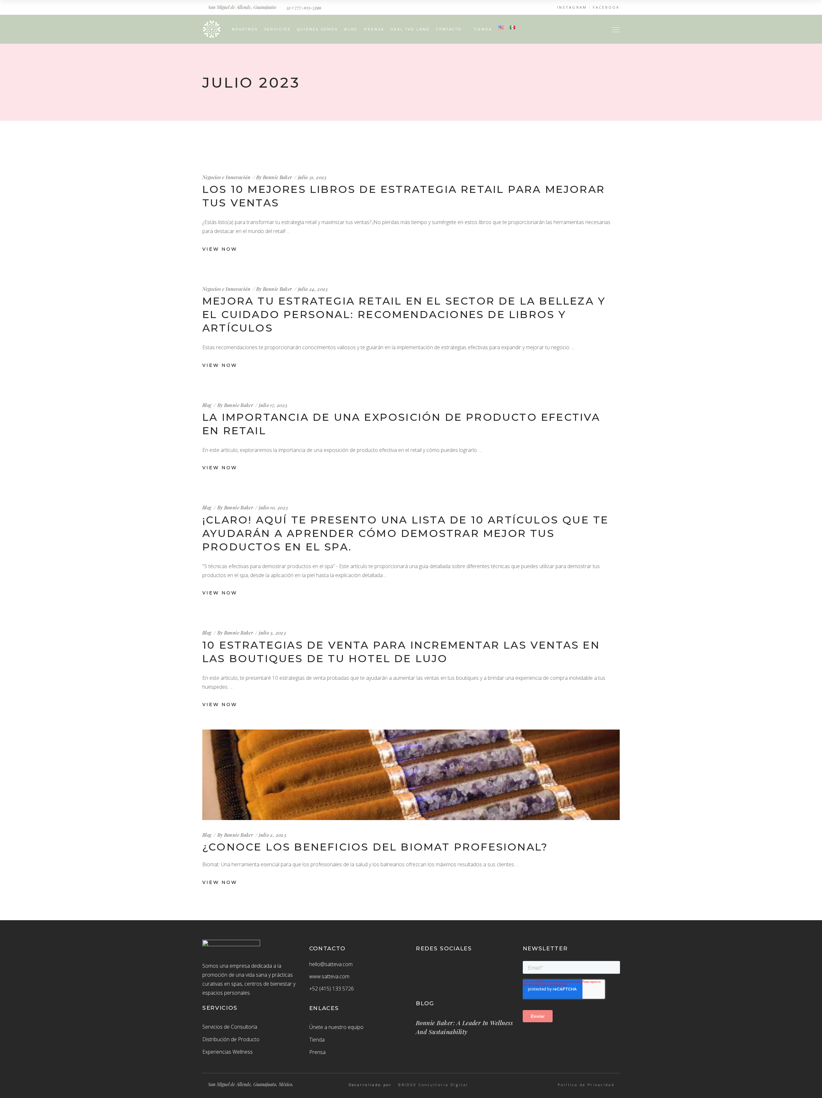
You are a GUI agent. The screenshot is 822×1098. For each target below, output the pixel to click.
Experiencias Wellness (227, 1051)
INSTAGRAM (572, 7)
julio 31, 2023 (312, 177)
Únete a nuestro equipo (336, 1027)
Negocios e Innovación (226, 177)
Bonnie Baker (277, 177)
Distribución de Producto (230, 1039)
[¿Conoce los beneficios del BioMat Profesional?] (411, 775)
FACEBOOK (606, 7)
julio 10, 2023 (273, 507)
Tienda (317, 1039)
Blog (207, 405)
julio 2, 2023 (272, 835)
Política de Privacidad (586, 1085)
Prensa (317, 1052)
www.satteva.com (329, 976)
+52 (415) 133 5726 (331, 988)
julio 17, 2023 (273, 405)
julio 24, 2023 (313, 289)
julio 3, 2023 (272, 632)
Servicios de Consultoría (229, 1026)
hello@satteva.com (331, 964)
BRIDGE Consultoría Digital (433, 1085)
